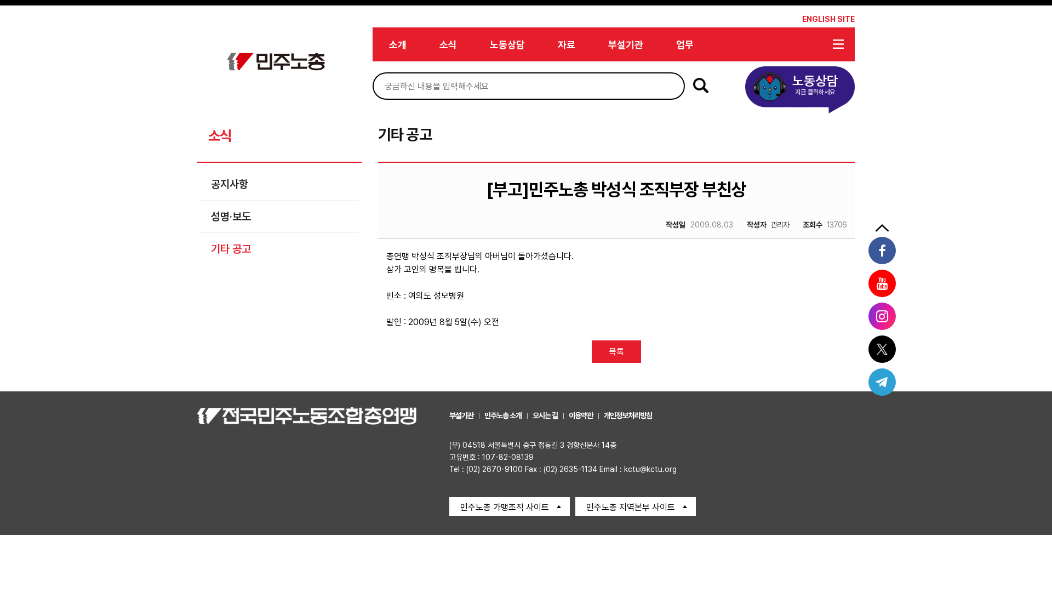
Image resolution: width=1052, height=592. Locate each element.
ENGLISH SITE (828, 19)
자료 (566, 44)
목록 (616, 351)
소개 (398, 44)
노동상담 (507, 44)
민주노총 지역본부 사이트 (630, 507)
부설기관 (625, 44)
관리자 (768, 224)
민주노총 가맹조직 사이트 (504, 507)
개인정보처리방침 (628, 415)
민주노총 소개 (503, 415)
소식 (448, 44)
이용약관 (581, 415)
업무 (685, 44)
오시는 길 (545, 415)
